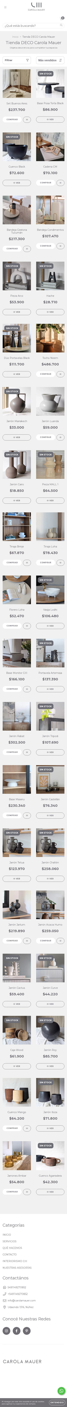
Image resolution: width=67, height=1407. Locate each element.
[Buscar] (61, 25)
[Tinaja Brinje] (27, 563)
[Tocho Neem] (60, 374)
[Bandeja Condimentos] (60, 246)
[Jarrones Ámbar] (27, 1192)
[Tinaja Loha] (60, 563)
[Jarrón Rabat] (27, 752)
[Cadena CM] (60, 183)
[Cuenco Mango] (27, 1128)
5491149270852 (17, 1287)
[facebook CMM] (16, 1331)
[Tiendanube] (13, 1393)
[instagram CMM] (6, 1331)
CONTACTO (10, 1254)
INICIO (7, 1234)
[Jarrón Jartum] (27, 941)
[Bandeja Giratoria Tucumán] (27, 249)
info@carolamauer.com (22, 1300)
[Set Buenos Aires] (27, 120)
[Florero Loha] (27, 626)
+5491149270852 (18, 1294)
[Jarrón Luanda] (60, 437)
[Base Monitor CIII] (27, 689)
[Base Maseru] (27, 816)
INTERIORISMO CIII (15, 1261)
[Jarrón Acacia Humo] (60, 941)
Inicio (15, 36)
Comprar (12, 119)
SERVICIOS (9, 1241)
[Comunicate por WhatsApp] (61, 1391)
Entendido (57, 1402)
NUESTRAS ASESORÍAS (17, 1267)
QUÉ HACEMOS (12, 1248)
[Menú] (5, 7)
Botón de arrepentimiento (25, 1387)
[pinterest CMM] (27, 1331)
